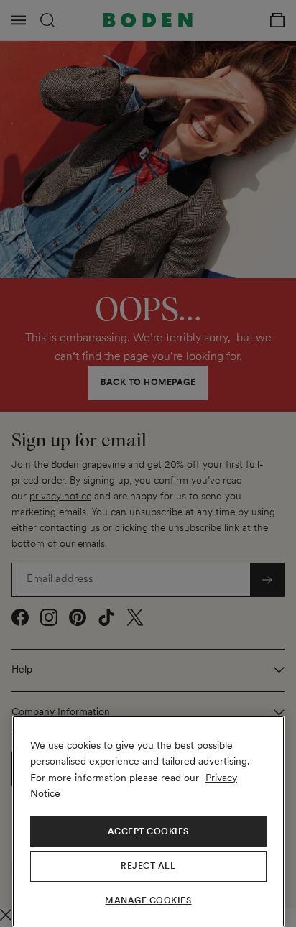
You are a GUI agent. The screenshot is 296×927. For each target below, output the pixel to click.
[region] (148, 821)
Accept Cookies (148, 831)
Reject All (148, 866)
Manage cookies (148, 900)
